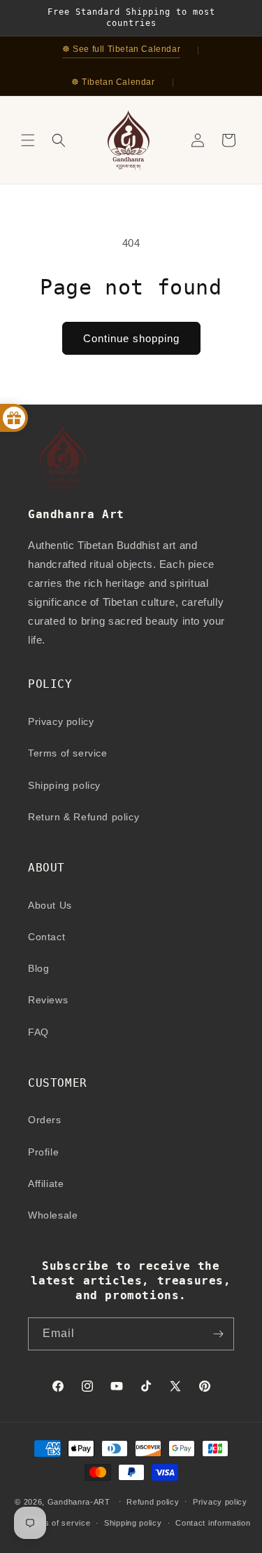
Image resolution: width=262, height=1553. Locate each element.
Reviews (48, 999)
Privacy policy (61, 721)
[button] (28, 140)
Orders (44, 1119)
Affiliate (46, 1183)
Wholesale (53, 1215)
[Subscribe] (218, 1333)
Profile (43, 1152)
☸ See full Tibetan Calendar (121, 49)
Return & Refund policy (83, 816)
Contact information (212, 1523)
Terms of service (68, 753)
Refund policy (152, 1502)
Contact (46, 936)
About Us (50, 905)
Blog (38, 968)
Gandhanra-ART (79, 1501)
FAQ (38, 1032)
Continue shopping (131, 338)
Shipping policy (64, 785)
